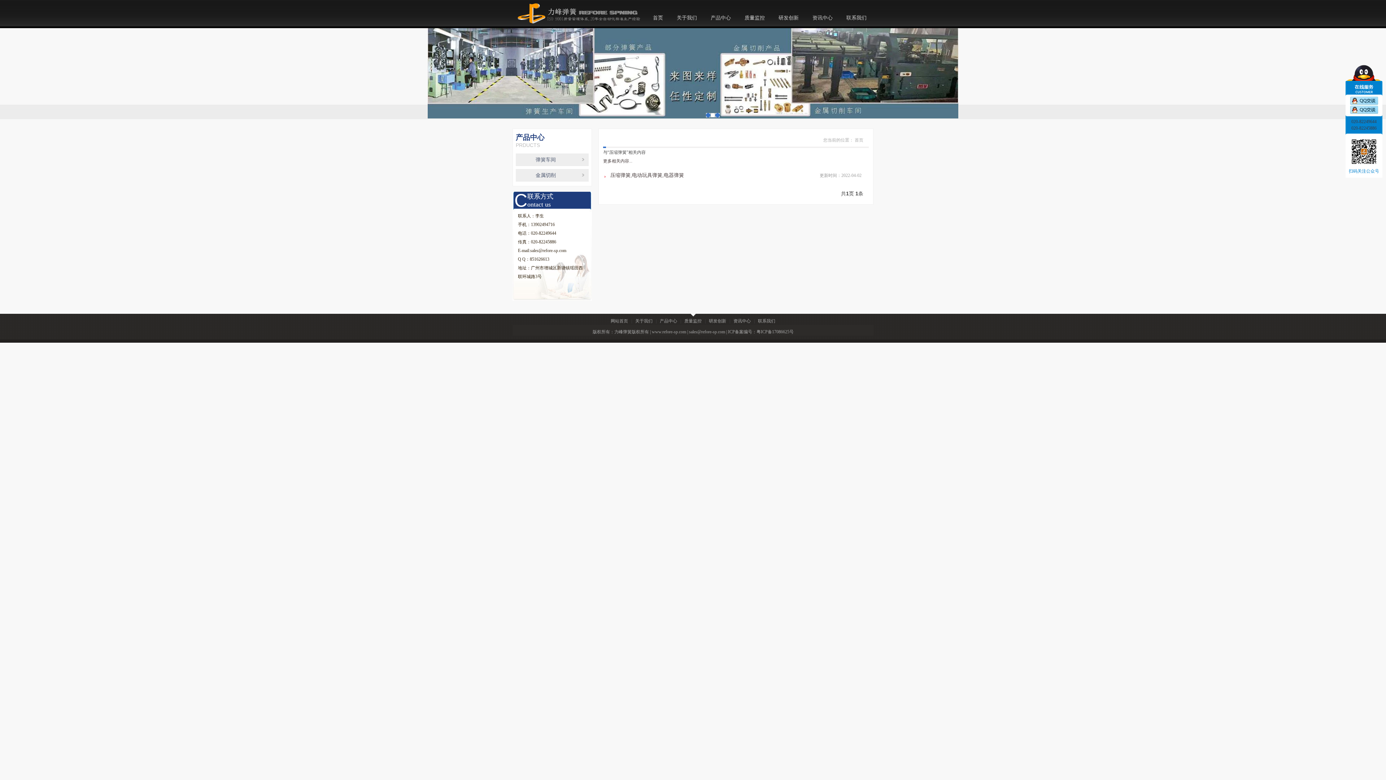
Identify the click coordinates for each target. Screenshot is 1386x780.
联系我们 (856, 18)
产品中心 (721, 18)
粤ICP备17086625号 (775, 331)
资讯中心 (822, 18)
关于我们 (687, 18)
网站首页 (619, 321)
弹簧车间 (546, 159)
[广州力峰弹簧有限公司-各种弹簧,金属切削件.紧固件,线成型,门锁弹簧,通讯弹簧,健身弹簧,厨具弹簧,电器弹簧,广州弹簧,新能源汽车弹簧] (577, 4)
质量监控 (755, 18)
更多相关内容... (617, 161)
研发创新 (789, 18)
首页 (658, 18)
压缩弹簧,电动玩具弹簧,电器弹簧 (647, 175)
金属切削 (546, 175)
